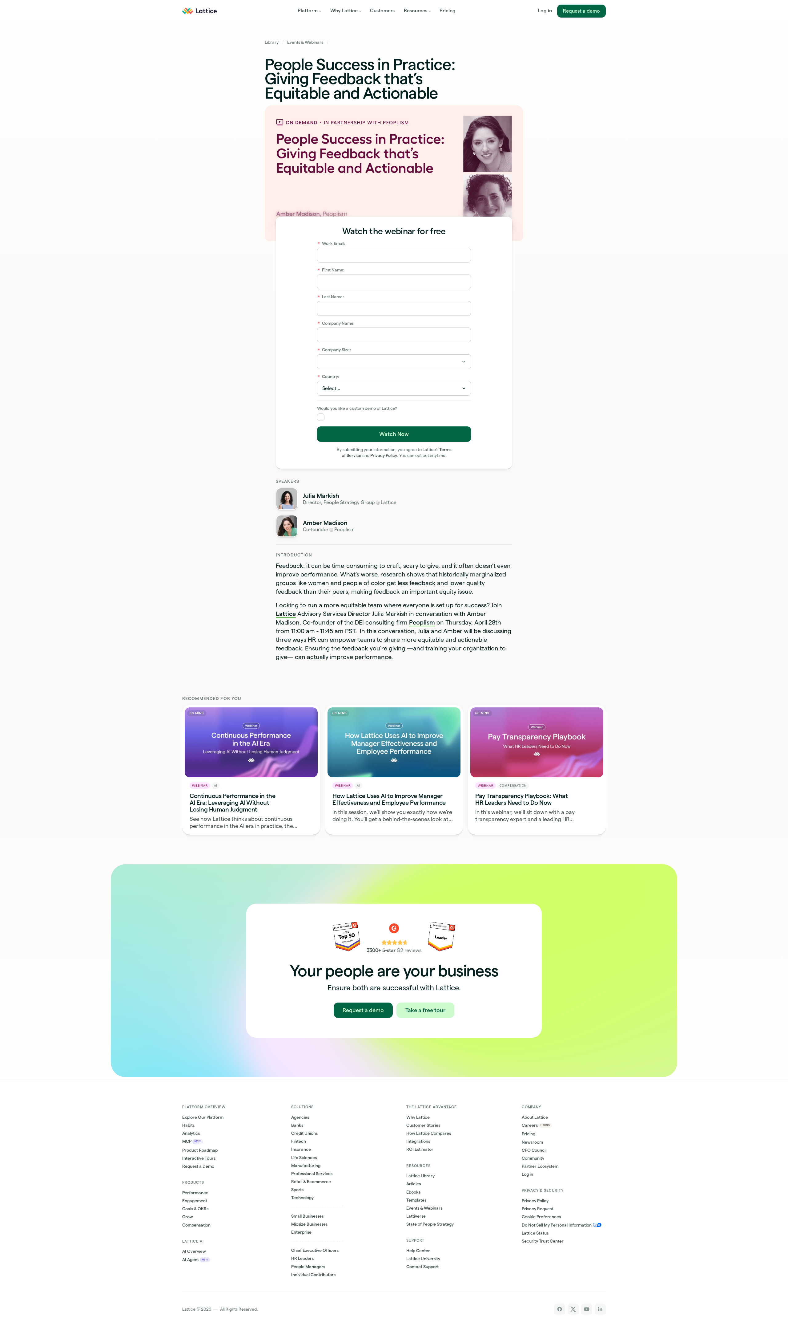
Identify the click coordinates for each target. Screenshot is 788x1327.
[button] (309, 11)
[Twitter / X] (573, 1309)
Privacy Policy (383, 455)
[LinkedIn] (600, 1309)
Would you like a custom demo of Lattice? (357, 408)
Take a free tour (425, 1010)
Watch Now (394, 434)
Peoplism (422, 622)
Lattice (286, 613)
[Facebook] (559, 1309)
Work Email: (332, 243)
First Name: (331, 269)
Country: (329, 376)
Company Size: (334, 349)
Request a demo (581, 11)
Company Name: (336, 323)
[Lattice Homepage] (199, 11)
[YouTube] (586, 1309)
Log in (545, 10)
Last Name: (331, 296)
